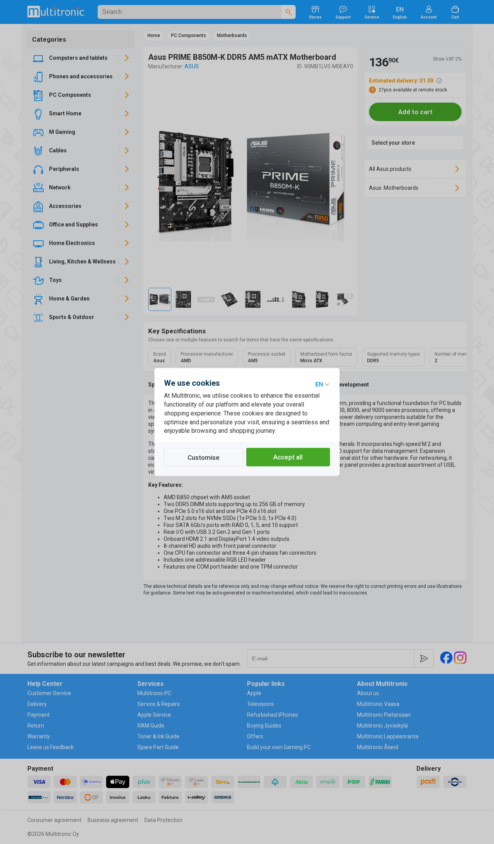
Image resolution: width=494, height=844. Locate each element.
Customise (204, 457)
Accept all (288, 457)
